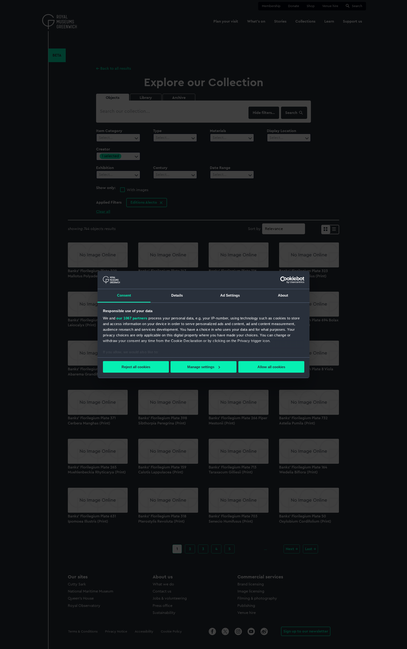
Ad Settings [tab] (230, 295)
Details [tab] (177, 295)
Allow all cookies (271, 367)
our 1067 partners (131, 318)
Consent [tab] (124, 295)
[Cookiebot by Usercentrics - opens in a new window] (283, 279)
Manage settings (200, 367)
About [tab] (283, 295)
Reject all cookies (136, 367)
